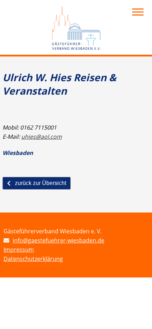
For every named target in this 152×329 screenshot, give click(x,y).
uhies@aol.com (41, 136)
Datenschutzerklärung (33, 259)
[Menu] (138, 12)
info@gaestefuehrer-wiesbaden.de (58, 240)
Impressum (19, 249)
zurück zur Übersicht (40, 183)
